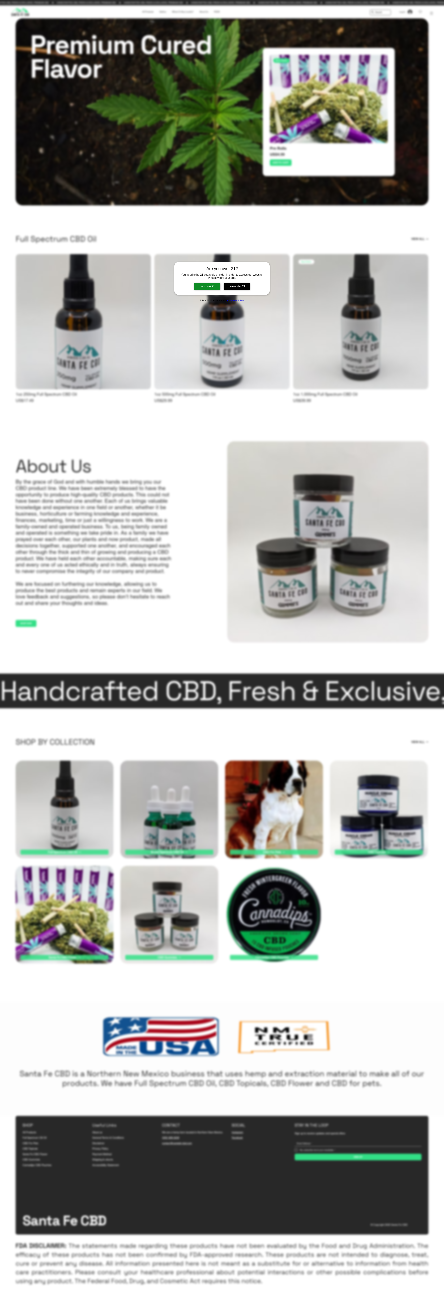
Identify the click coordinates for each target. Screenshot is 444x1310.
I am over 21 (207, 286)
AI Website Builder (235, 300)
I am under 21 (236, 286)
